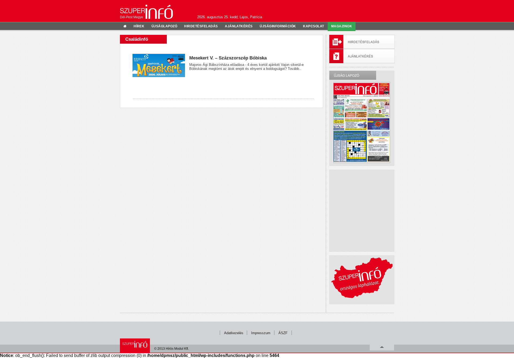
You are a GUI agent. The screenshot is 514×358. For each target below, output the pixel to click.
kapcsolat (313, 26)
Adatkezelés (233, 333)
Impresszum (260, 333)
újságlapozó (164, 26)
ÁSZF (283, 333)
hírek (139, 26)
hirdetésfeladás (201, 26)
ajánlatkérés (239, 26)
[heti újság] (361, 122)
